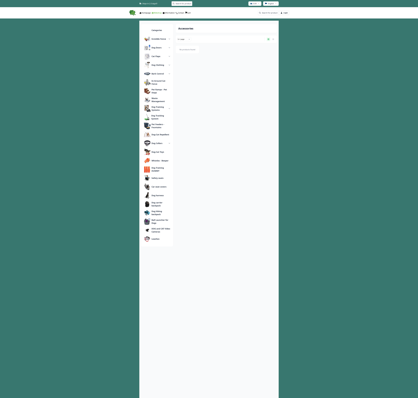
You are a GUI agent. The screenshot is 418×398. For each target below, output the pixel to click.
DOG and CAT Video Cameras (161, 230)
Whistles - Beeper (160, 160)
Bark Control (158, 73)
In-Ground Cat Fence (158, 82)
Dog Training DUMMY (158, 169)
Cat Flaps (156, 56)
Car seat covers (159, 186)
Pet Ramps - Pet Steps (159, 91)
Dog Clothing (158, 65)
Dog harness (158, 195)
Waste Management (158, 100)
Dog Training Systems (158, 108)
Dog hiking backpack (157, 213)
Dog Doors (157, 47)
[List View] (273, 39)
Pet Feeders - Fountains (158, 126)
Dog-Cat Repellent (160, 134)
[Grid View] (268, 39)
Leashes (155, 239)
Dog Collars (157, 143)
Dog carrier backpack (157, 204)
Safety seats (157, 178)
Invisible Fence (159, 39)
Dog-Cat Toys (158, 152)
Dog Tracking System (157, 117)
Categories (157, 30)
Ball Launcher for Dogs (160, 221)
